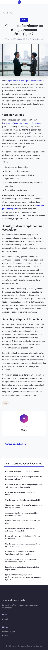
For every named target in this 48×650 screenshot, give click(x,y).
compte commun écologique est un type (23, 80)
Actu (11, 13)
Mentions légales (8, 631)
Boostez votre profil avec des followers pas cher (22, 521)
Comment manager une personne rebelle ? (22, 471)
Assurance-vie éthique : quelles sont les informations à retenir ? (21, 514)
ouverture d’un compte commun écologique (22, 123)
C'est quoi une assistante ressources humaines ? (19, 493)
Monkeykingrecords (13, 599)
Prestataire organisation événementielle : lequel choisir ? (22, 568)
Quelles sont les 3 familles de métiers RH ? (22, 500)
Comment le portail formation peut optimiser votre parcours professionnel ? (23, 485)
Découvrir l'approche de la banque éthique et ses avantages (23, 537)
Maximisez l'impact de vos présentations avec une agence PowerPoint (23, 506)
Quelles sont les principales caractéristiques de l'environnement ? (23, 545)
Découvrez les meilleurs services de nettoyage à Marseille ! (20, 529)
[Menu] (28, 2)
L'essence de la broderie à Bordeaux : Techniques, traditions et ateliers (20, 552)
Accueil (5, 13)
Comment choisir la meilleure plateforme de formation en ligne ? (23, 477)
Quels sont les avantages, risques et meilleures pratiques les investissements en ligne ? (23, 577)
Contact (5, 636)
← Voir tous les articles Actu (14, 444)
